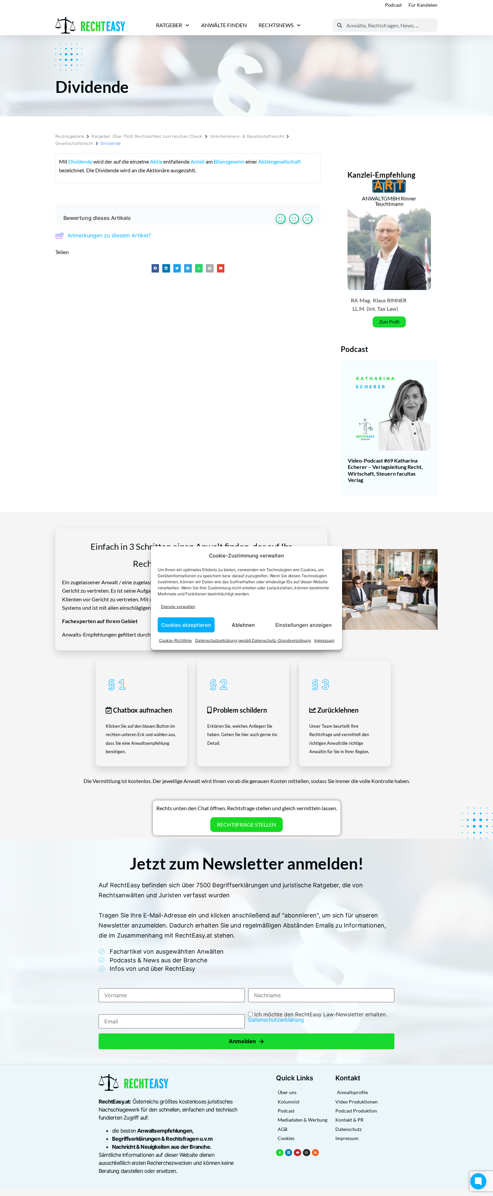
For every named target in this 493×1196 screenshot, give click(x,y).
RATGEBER (169, 25)
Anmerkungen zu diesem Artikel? (109, 235)
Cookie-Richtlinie (175, 640)
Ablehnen (243, 624)
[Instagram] (306, 1152)
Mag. (365, 300)
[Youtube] (297, 1152)
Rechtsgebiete (69, 136)
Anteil (197, 161)
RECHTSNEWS (276, 25)
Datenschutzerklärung (276, 1019)
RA (354, 300)
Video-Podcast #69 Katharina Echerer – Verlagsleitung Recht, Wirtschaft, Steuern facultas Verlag (385, 470)
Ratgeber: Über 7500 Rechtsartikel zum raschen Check (147, 136)
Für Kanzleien (422, 5)
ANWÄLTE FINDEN (224, 25)
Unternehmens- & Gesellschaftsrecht (247, 136)
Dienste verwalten (178, 606)
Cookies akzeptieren (186, 624)
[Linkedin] (288, 1152)
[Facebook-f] (279, 1152)
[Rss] (315, 1152)
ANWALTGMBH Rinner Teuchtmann (389, 201)
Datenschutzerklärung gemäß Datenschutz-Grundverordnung (253, 640)
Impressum (324, 640)
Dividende (80, 161)
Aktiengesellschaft (279, 161)
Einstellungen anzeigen (303, 624)
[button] (155, 268)
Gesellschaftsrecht (74, 143)
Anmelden (246, 1041)
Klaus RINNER (389, 300)
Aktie (156, 161)
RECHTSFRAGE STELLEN (246, 824)
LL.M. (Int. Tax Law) (375, 308)
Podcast (393, 5)
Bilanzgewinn (229, 161)
